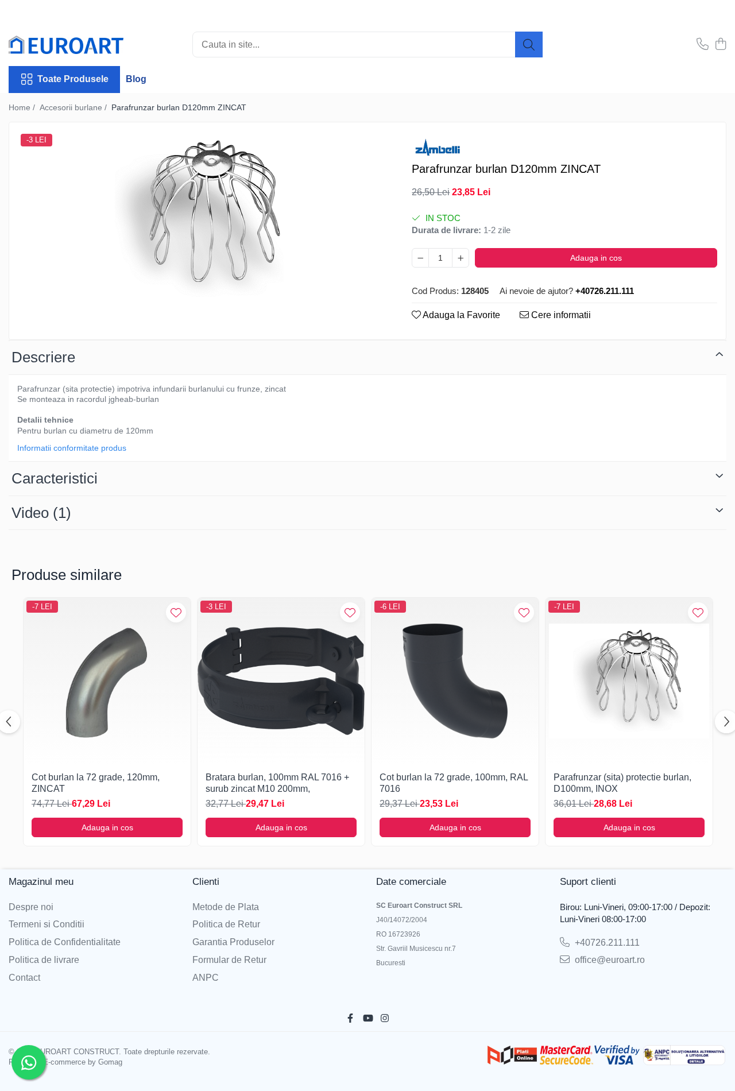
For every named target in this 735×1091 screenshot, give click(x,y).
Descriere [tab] (43, 357)
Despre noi (31, 907)
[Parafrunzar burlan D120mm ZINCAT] (200, 219)
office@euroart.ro (608, 960)
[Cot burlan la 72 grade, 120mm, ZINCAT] (107, 681)
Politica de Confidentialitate (65, 942)
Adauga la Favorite (460, 315)
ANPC (205, 977)
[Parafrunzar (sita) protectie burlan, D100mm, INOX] (629, 681)
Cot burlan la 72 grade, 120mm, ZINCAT (96, 783)
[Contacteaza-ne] (703, 45)
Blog (136, 79)
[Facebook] (350, 1019)
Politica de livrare (44, 960)
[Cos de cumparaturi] (720, 45)
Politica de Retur (226, 924)
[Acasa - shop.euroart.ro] (66, 45)
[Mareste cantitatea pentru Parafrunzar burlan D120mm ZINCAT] (460, 258)
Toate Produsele (73, 79)
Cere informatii (560, 315)
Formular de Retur (229, 960)
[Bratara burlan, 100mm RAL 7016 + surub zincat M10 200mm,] (281, 681)
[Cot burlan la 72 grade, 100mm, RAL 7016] (455, 681)
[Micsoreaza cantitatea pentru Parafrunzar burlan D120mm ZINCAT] (420, 258)
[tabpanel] (200, 219)
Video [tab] (41, 512)
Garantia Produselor (233, 942)
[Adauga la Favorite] (176, 612)
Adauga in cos (596, 257)
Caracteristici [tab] (54, 478)
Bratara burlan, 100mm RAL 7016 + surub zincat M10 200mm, (277, 783)
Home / (23, 107)
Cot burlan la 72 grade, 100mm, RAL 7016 (454, 783)
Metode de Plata (225, 907)
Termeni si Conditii (46, 924)
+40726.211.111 (606, 942)
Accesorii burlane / (74, 107)
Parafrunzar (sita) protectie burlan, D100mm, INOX (622, 783)
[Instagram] (384, 1019)
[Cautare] (529, 44)
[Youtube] (367, 1019)
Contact (24, 977)
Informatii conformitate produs (71, 447)
